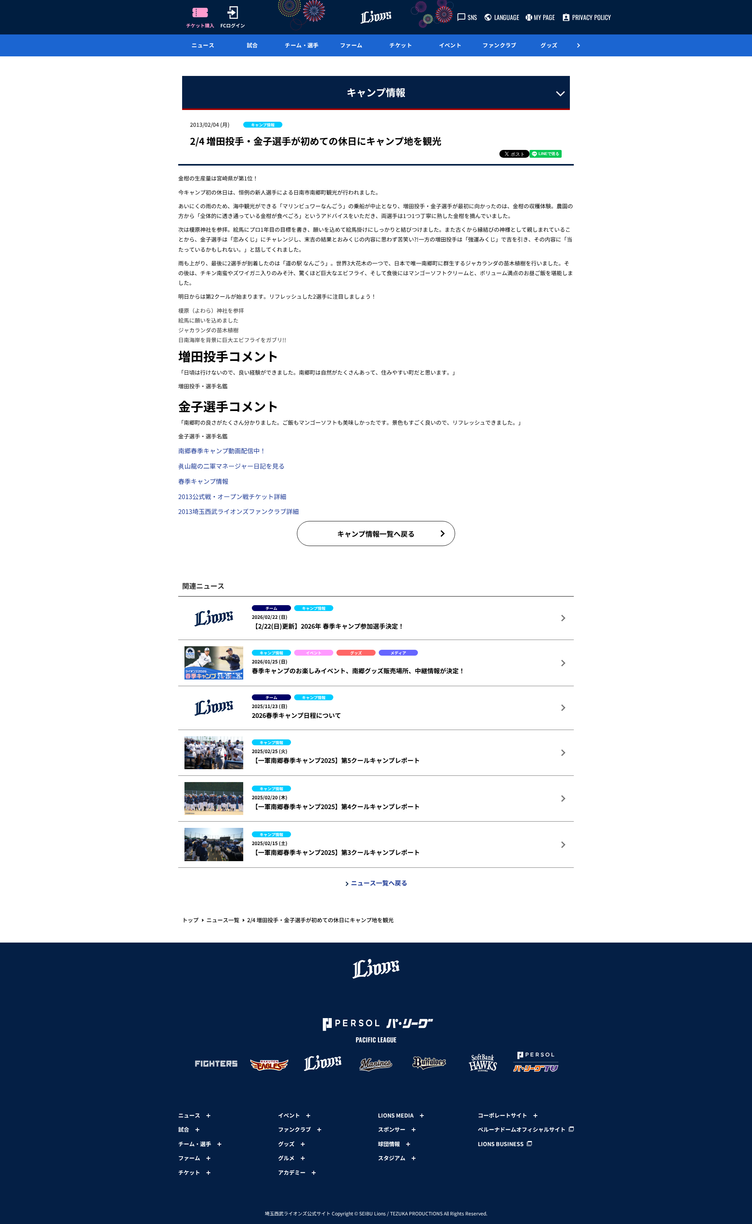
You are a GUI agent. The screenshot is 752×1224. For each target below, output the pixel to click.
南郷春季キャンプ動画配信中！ (222, 450)
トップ (190, 920)
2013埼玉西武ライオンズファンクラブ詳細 (238, 511)
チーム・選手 (302, 45)
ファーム (351, 45)
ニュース (203, 45)
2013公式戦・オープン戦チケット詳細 (232, 496)
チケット (400, 45)
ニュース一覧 (222, 920)
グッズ (548, 45)
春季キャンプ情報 (203, 481)
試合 (252, 45)
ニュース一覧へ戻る (379, 882)
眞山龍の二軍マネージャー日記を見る (231, 465)
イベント (450, 45)
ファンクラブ (500, 45)
